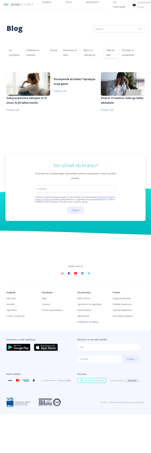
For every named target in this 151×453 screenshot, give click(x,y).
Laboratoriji (83, 315)
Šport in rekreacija (89, 52)
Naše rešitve (83, 298)
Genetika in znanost (32, 52)
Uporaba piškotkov (122, 310)
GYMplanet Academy (87, 321)
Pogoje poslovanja (104, 197)
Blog (44, 298)
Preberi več (12, 109)
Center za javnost (15, 315)
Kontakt (10, 304)
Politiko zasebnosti (43, 199)
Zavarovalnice (84, 310)
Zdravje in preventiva (128, 52)
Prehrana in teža (70, 52)
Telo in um (110, 52)
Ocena (53, 50)
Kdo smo (11, 298)
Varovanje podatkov (123, 315)
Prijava (75, 210)
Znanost (46, 304)
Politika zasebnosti (122, 304)
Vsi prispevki (14, 52)
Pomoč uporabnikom (52, 310)
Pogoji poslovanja (122, 298)
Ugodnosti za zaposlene (89, 304)
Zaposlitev (11, 310)
